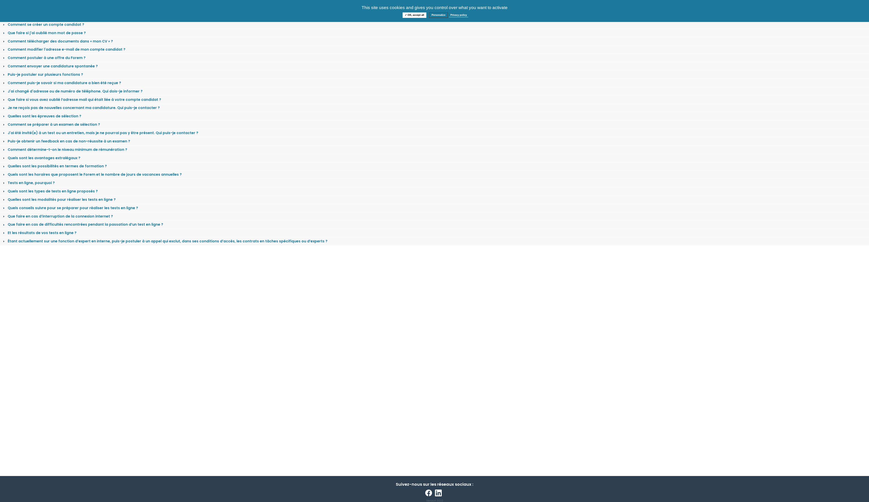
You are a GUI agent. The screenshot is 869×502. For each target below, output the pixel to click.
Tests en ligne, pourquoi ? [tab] (31, 182)
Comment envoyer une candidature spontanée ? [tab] (53, 66)
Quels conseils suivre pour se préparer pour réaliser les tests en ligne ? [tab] (73, 208)
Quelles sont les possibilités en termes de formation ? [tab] (57, 166)
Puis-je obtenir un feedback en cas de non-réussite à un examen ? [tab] (69, 141)
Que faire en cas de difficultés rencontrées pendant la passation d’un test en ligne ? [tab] (85, 224)
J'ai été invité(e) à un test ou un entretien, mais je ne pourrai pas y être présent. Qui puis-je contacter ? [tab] (103, 132)
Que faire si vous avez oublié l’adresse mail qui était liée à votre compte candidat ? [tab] (84, 99)
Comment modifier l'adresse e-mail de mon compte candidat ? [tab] (66, 49)
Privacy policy (458, 15)
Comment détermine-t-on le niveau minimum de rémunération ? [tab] (67, 149)
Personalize (438, 15)
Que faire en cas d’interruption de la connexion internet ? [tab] (60, 216)
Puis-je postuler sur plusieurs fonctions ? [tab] (45, 74)
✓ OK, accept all (414, 15)
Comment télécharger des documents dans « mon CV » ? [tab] (60, 41)
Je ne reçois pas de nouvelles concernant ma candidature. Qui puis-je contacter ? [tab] (84, 107)
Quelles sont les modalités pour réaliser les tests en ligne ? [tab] (62, 199)
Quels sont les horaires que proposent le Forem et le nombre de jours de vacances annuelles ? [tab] (95, 174)
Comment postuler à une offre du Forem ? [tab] (47, 57)
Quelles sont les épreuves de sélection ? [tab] (44, 116)
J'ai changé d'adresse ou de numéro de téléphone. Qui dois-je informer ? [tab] (75, 91)
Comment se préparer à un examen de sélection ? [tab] (54, 124)
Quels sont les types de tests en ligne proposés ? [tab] (53, 191)
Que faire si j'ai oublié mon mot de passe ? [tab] (47, 33)
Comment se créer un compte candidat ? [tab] (46, 24)
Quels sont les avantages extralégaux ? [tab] (44, 158)
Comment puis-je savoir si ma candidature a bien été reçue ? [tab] (64, 83)
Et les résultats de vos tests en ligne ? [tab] (42, 232)
